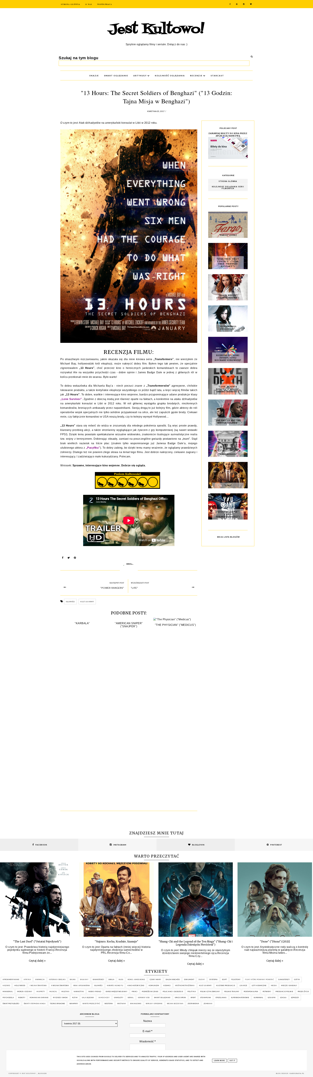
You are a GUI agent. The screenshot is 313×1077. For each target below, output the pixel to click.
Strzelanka (221, 997)
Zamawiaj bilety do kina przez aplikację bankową (228, 134)
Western (108, 1003)
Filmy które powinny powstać (259, 979)
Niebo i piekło (94, 991)
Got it (232, 1060)
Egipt (224, 979)
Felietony (236, 979)
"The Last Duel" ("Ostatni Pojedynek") (37, 941)
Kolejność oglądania (170, 75)
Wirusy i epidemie (154, 1003)
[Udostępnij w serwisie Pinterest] (75, 558)
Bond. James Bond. (136, 979)
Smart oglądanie (162, 997)
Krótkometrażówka (185, 985)
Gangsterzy (284, 979)
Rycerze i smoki (60, 997)
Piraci (134, 991)
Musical (53, 991)
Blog (121, 979)
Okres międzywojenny (116, 991)
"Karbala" (82, 623)
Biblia (111, 979)
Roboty (21, 997)
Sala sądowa (88, 997)
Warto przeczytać (91, 1003)
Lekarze (243, 985)
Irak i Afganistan (81, 985)
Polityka (191, 991)
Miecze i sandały (289, 985)
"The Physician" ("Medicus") (175, 625)
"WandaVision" (228, 454)
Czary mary (155, 979)
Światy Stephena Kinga (35, 1003)
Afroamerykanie (11, 979)
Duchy (202, 979)
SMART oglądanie (116, 75)
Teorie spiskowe (57, 1003)
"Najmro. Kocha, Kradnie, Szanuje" (116, 941)
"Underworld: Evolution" (228, 327)
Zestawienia (193, 1003)
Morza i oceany (24, 991)
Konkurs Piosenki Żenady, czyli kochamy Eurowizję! (228, 357)
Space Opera (180, 997)
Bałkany (84, 979)
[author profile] (128, 570)
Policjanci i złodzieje (173, 991)
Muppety (41, 991)
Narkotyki (79, 991)
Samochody (104, 997)
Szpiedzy (295, 997)
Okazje (94, 75)
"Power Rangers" (112, 587)
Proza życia (303, 991)
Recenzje (196, 75)
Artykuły (140, 75)
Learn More (219, 1060)
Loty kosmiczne (259, 985)
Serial (131, 997)
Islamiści (70, 602)
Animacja (40, 979)
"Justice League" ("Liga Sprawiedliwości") (228, 514)
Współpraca (104, 4)
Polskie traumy (231, 991)
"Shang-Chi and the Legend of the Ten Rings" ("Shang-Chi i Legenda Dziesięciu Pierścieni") (196, 943)
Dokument (189, 979)
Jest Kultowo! (156, 30)
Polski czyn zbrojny (210, 991)
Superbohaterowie (240, 997)
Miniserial (8, 991)
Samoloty (118, 997)
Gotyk (297, 979)
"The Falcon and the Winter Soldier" (228, 421)
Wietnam (121, 1003)
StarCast (217, 75)
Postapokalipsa (251, 991)
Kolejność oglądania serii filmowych (228, 187)
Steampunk (205, 997)
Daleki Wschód (173, 979)
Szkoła (283, 997)
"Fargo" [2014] (228, 235)
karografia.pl (297, 1073)
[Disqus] (128, 679)
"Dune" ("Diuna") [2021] (275, 941)
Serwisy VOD (144, 997)
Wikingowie (135, 1003)
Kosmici (167, 985)
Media (274, 985)
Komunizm (154, 985)
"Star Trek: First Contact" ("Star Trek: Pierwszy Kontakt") (228, 263)
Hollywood (19, 985)
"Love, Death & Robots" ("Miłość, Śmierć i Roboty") (227, 389)
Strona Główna (70, 4)
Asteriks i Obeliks (57, 979)
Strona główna (228, 181)
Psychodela (8, 997)
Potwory (267, 991)
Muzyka (65, 991)
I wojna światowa (38, 985)
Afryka (27, 979)
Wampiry (73, 1003)
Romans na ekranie (39, 997)
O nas (88, 4)
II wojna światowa (60, 985)
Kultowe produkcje (225, 985)
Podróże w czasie (150, 991)
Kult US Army (87, 602)
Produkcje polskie (284, 991)
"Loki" (228, 485)
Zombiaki (208, 1003)
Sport (193, 997)
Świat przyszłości (11, 1003)
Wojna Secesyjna (175, 1003)
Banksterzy (98, 979)
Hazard (6, 985)
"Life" (134, 587)
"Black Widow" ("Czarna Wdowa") (227, 296)
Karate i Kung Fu (115, 985)
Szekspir (272, 997)
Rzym (74, 997)
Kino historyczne (135, 985)
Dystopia (213, 979)
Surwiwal (258, 997)
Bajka (73, 979)
